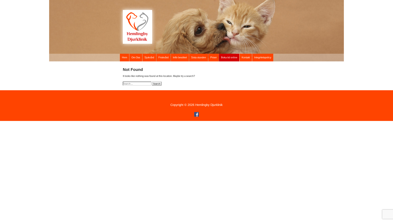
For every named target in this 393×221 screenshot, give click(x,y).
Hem (124, 57)
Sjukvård (149, 57)
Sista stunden (198, 57)
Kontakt (246, 57)
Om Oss (135, 57)
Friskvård (163, 57)
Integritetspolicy (262, 57)
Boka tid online (229, 57)
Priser (213, 57)
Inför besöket (180, 57)
